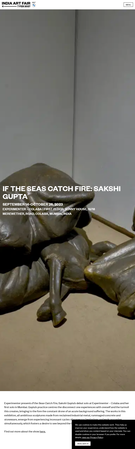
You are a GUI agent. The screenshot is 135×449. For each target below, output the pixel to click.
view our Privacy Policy (92, 437)
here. (43, 431)
